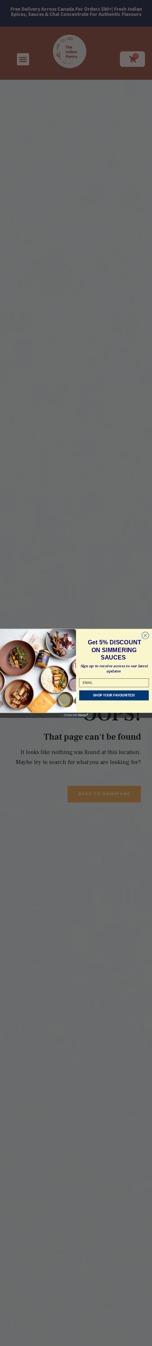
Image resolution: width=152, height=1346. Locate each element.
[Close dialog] (145, 635)
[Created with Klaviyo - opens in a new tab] (76, 715)
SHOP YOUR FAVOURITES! (114, 695)
